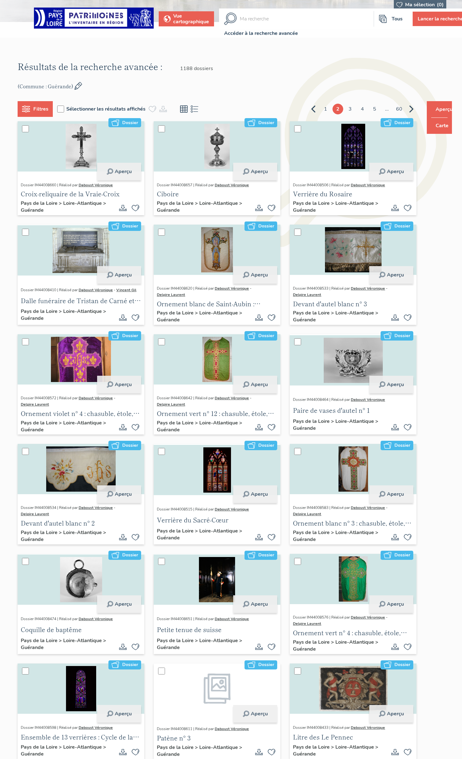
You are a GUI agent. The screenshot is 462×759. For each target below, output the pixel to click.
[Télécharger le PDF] (120, 208)
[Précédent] (301, 109)
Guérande (34, 210)
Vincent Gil (129, 289)
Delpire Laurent (169, 294)
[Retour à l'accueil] (94, 19)
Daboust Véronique (98, 185)
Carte (437, 125)
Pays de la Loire (42, 203)
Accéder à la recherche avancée (261, 33)
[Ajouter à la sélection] (133, 208)
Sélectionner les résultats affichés (108, 109)
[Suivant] (399, 109)
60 (387, 109)
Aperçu (120, 171)
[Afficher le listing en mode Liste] (197, 109)
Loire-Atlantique (86, 203)
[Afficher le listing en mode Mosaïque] (186, 109)
